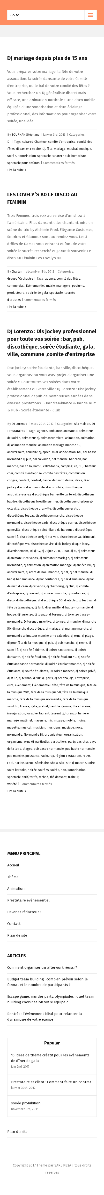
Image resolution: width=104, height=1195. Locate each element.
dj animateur (86, 551)
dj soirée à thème (32, 650)
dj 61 (73, 551)
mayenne (40, 720)
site (62, 763)
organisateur (54, 734)
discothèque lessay (20, 515)
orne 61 (29, 741)
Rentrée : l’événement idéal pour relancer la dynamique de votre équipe (44, 1017)
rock (10, 763)
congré (12, 480)
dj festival (86, 600)
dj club (70, 586)
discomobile (54, 487)
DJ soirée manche (62, 671)
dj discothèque (26, 600)
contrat (36, 480)
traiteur (73, 777)
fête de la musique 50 (46, 692)
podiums (78, 285)
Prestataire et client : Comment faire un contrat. (51, 1082)
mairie (50, 285)
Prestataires (16, 431)
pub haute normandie (80, 748)
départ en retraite (28, 149)
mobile (70, 720)
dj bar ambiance (24, 579)
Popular (52, 1043)
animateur (70, 431)
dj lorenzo (56, 614)
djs (71, 678)
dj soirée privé (85, 671)
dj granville (53, 607)
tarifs (33, 777)
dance (47, 480)
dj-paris (47, 678)
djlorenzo (61, 678)
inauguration (16, 713)
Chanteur (40, 141)
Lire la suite (15, 170)
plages (27, 748)
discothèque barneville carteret (54, 494)
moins (81, 720)
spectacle (56, 292)
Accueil (13, 865)
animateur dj (30, 438)
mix (50, 720)
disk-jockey (63, 544)
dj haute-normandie (76, 607)
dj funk (39, 607)
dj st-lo (12, 678)
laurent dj (57, 713)
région (60, 756)
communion (76, 473)
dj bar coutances (47, 579)
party (71, 741)
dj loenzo (41, 614)
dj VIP (37, 678)
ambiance (55, 431)
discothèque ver (18, 544)
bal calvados (41, 459)
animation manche (24, 445)
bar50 (37, 466)
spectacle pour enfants (23, 163)
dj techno (25, 678)
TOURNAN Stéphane (25, 134)
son (63, 770)
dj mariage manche (75, 628)
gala (34, 706)
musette (13, 727)
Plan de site (17, 935)
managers (63, 285)
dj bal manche (79, 572)
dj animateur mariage (54, 558)
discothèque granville (36, 508)
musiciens (54, 727)
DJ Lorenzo (19, 424)
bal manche (60, 459)
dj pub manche (64, 643)
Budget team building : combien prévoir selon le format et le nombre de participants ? (47, 982)
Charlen (17, 271)
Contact (14, 923)
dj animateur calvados (22, 558)
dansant (58, 480)
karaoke (32, 713)
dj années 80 (82, 565)
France (24, 706)
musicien (39, 727)
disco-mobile (35, 487)
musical (72, 149)
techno (43, 777)
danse (69, 480)
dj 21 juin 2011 (51, 551)
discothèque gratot (66, 508)
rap (52, 756)
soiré (91, 763)
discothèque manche (50, 515)
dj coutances (76, 593)
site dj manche (76, 763)
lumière (83, 713)
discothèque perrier (63, 522)
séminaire (42, 763)
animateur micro (52, 438)
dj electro (70, 600)
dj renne (81, 643)
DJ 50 (65, 551)
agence (50, 278)
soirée (11, 156)
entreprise (82, 678)
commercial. (15, 285)
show (54, 763)
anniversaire (15, 452)
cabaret (27, 141)
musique (85, 149)
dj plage (87, 635)
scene (29, 763)
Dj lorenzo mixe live (37, 621)
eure (10, 685)
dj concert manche (53, 593)
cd (75, 466)
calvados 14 (51, 466)
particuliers (59, 741)
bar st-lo (26, 466)
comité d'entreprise (61, 141)
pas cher (82, 741)
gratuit (43, 706)
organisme (14, 741)
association (67, 452)
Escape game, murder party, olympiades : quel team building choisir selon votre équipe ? (50, 999)
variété (12, 784)
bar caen (75, 459)
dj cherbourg (55, 586)
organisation (73, 734)
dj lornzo (59, 621)
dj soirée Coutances (59, 650)
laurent (44, 713)
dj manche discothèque (28, 628)
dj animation (32, 565)
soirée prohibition (26, 1103)
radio (44, 756)
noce (78, 727)
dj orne (76, 635)
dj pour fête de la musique (25, 643)
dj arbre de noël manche (42, 572)
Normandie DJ (33, 734)
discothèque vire (42, 544)
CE (80, 466)
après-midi (50, 452)
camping (67, 466)
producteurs (15, 292)
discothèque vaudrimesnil (78, 537)
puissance (32, 756)
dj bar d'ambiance (73, 579)
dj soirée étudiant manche (63, 664)
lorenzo (71, 713)
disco (21, 487)
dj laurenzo (25, 614)
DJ (8, 141)
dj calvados (37, 586)
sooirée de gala (37, 292)
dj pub (49, 643)
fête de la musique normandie (40, 699)
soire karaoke (16, 770)
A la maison (82, 424)
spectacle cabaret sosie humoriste (61, 156)
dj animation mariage (57, 565)
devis (78, 480)
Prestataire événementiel (28, 900)
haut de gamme (60, 706)
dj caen (23, 586)
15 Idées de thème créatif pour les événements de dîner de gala (50, 1058)
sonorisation (27, 156)
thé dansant (58, 777)
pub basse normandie (49, 748)
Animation (16, 888)
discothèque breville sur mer (38, 501)
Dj (43, 149)
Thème (13, 877)
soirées (43, 770)
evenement (22, 685)
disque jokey (80, 544)
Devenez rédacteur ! (24, 912)
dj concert (32, 593)
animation (72, 438)
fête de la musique (72, 685)
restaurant (73, 756)
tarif (25, 777)
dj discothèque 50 (50, 600)
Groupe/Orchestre (20, 278)
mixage (59, 720)
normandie (14, 734)
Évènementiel (35, 285)
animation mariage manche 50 (59, 445)
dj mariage (53, 628)
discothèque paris (36, 522)
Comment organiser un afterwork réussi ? (42, 967)
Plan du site (17, 1131)
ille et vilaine (81, 706)
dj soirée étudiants (35, 671)
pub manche (15, 756)
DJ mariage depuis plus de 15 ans (47, 58)
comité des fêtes (68, 278)
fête (49, 149)
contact (24, 480)
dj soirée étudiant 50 (62, 657)
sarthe (19, 763)
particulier (42, 741)
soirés (54, 770)
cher (10, 473)
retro (86, 756)
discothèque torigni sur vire (39, 537)
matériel (26, 720)
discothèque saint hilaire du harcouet (48, 529)
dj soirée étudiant (34, 657)
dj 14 (37, 551)
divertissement (17, 551)
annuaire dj (33, 452)
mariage (60, 149)
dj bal (64, 572)
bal (79, 452)
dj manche (74, 621)
